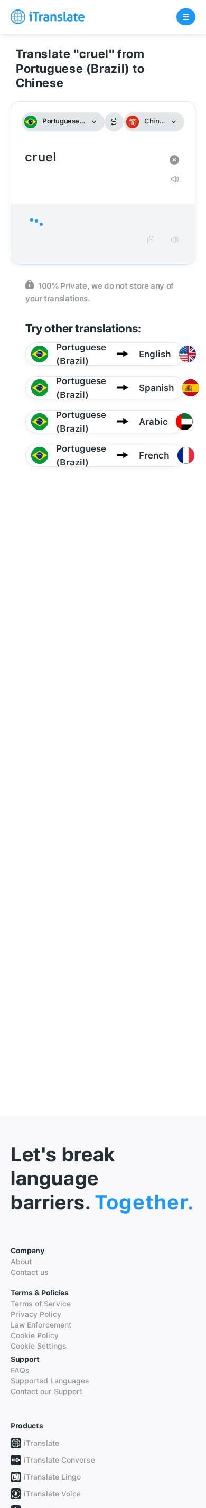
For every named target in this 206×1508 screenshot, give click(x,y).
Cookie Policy (35, 1335)
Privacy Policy (36, 1314)
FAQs (20, 1370)
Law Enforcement (41, 1325)
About (21, 1261)
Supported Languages (50, 1381)
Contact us (30, 1272)
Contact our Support (46, 1391)
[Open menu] (185, 16)
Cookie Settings (39, 1346)
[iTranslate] (48, 16)
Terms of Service (41, 1304)
